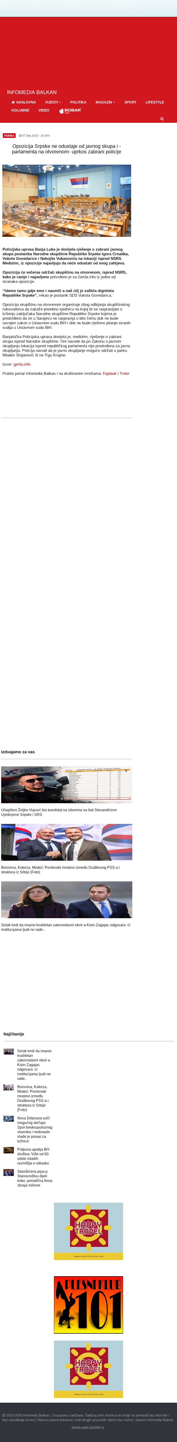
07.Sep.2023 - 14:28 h (35, 135)
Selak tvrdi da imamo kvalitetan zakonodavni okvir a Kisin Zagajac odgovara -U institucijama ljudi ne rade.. (34, 1065)
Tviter (125, 373)
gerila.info (22, 364)
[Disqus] (66, 557)
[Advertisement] (88, 51)
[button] (53, 102)
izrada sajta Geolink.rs (88, 1427)
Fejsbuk (109, 373)
